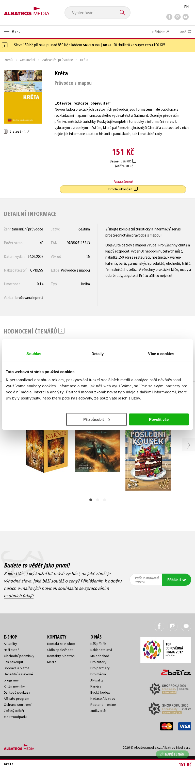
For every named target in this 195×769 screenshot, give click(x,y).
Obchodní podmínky (19, 656)
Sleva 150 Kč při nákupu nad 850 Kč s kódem (57, 44)
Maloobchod (99, 656)
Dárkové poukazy (17, 692)
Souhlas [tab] (33, 354)
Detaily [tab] (97, 354)
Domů (8, 59)
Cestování (27, 59)
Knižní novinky (14, 686)
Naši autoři (12, 649)
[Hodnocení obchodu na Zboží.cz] (173, 670)
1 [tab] (90, 499)
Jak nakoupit (13, 662)
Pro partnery (100, 668)
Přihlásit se (176, 579)
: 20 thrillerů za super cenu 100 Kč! (134, 44)
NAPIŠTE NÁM (175, 754)
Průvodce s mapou (75, 270)
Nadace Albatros (103, 698)
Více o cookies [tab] (161, 354)
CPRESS (36, 270)
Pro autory (98, 662)
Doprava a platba (16, 668)
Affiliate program (16, 698)
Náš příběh (98, 643)
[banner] (27, 9)
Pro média (98, 674)
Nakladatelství (101, 649)
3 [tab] (104, 499)
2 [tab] (97, 499)
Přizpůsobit (93, 419)
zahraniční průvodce (27, 229)
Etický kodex (100, 692)
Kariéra (95, 686)
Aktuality (10, 643)
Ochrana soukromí (17, 704)
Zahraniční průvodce (57, 59)
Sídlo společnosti (60, 649)
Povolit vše (159, 419)
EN (186, 6)
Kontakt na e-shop (61, 643)
